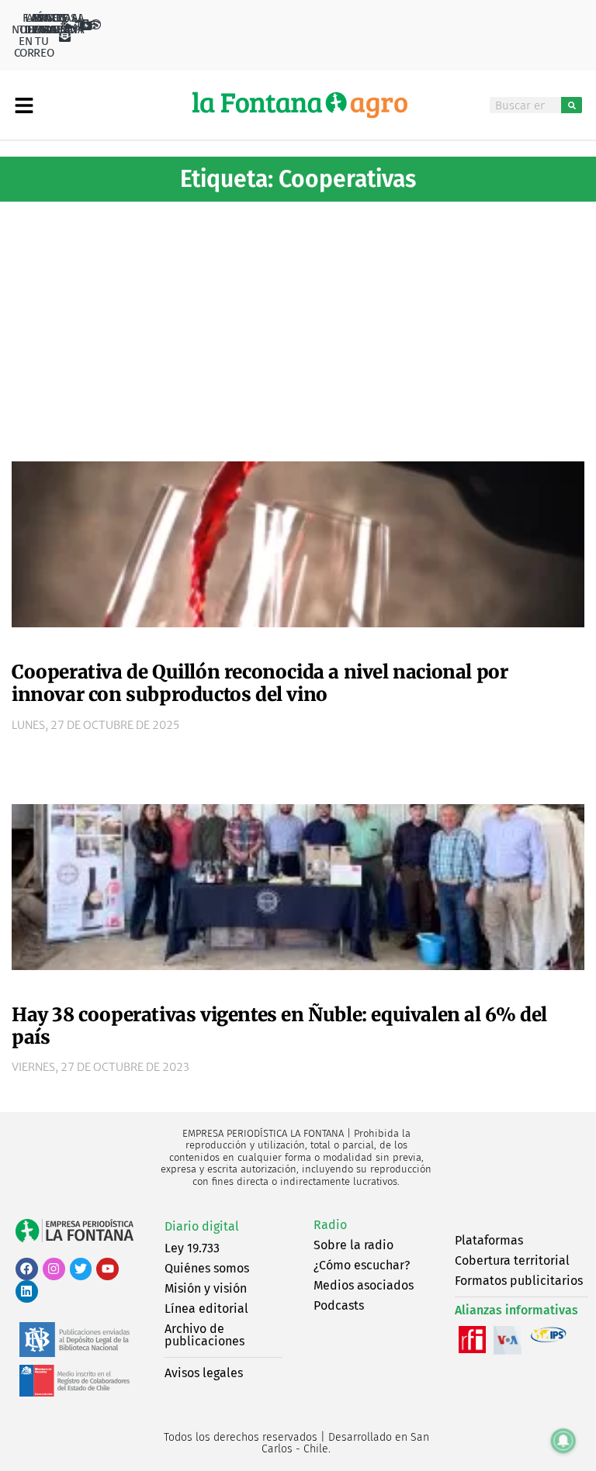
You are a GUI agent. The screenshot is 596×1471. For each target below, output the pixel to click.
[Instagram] (54, 1269)
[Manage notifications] (563, 1440)
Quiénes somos (207, 1268)
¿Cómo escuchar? (362, 1265)
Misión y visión (206, 1288)
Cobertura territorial (512, 1260)
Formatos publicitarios (519, 1280)
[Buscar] (571, 105)
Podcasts (339, 1305)
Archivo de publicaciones (204, 1334)
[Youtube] (107, 1269)
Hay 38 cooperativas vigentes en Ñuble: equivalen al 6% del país (279, 1026)
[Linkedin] (27, 1291)
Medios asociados (364, 1285)
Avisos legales (204, 1373)
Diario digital (202, 1226)
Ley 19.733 (192, 1248)
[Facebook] (27, 1269)
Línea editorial (206, 1308)
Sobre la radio (353, 1245)
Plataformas (489, 1240)
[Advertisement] (298, 325)
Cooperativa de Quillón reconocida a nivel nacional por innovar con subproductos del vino (260, 683)
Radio (330, 1224)
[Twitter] (81, 1269)
